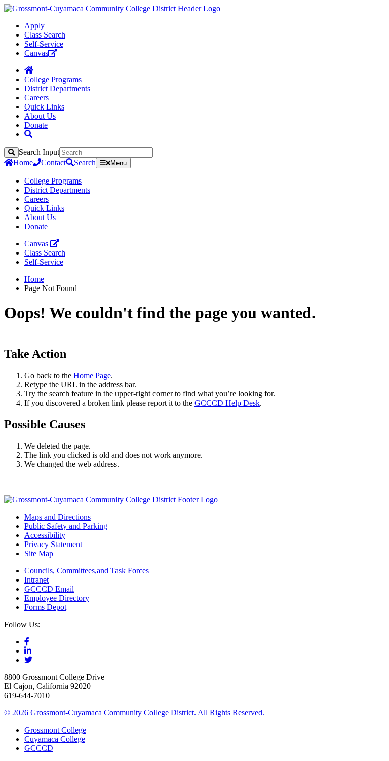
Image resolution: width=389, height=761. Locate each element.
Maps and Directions (57, 517)
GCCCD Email (49, 589)
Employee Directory (56, 598)
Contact (53, 162)
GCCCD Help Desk (227, 402)
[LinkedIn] (27, 650)
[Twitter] (28, 660)
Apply (34, 25)
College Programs (53, 79)
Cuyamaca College (54, 739)
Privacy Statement (53, 544)
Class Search (44, 34)
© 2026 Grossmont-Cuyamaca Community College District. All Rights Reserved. (134, 712)
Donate (36, 125)
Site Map (38, 553)
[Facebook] (26, 641)
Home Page (92, 375)
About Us (40, 116)
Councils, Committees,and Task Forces (86, 570)
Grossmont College (55, 730)
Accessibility (44, 535)
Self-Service (43, 44)
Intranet (36, 579)
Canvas (36, 53)
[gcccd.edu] (112, 8)
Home (23, 162)
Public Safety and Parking (65, 526)
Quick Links (44, 106)
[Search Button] (28, 134)
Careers (36, 97)
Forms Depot (45, 607)
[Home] (28, 70)
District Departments (57, 88)
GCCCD (38, 748)
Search (85, 162)
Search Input (39, 152)
